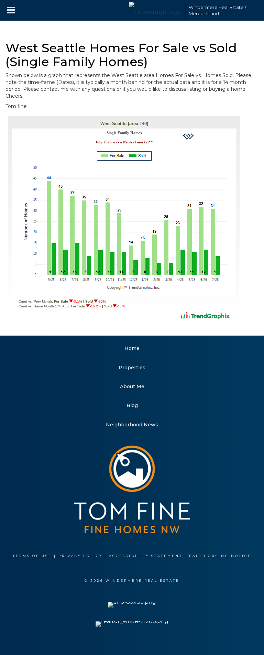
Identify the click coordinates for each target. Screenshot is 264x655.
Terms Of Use (32, 556)
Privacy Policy (80, 556)
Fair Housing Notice (220, 556)
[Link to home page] (155, 10)
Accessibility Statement (146, 556)
